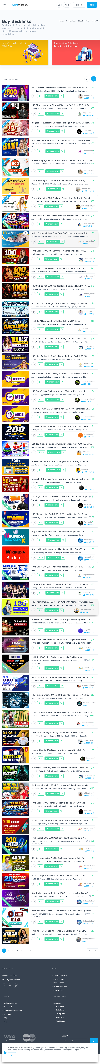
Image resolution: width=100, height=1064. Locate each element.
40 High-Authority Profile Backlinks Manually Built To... (58, 858)
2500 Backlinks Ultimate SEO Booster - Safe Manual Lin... (60, 87)
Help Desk (13, 975)
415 (41, 189)
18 (41, 113)
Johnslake (90, 758)
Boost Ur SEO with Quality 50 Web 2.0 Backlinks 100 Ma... (60, 373)
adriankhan (88, 95)
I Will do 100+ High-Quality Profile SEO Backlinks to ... (58, 732)
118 (41, 558)
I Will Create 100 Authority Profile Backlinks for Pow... (58, 250)
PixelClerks (60, 1017)
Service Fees (58, 990)
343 (42, 470)
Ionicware (57, 1003)
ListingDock (60, 1014)
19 (41, 277)
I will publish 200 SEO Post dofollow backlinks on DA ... (58, 838)
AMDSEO (86, 113)
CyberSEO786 (88, 223)
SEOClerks (60, 1006)
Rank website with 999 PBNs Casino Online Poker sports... (60, 785)
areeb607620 (88, 703)
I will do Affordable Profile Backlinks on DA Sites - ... (57, 321)
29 (41, 131)
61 (41, 901)
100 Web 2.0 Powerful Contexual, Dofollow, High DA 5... (59, 268)
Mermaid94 (88, 539)
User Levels (8, 1007)
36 (41, 593)
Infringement (59, 983)
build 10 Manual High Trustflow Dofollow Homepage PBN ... (60, 233)
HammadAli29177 (87, 610)
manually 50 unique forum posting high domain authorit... (60, 479)
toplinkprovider (88, 938)
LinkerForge (88, 434)
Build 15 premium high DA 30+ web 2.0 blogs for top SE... (59, 303)
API (5, 1018)
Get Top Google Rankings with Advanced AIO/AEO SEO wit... (61, 444)
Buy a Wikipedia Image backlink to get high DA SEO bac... (59, 549)
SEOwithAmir (89, 740)
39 (41, 793)
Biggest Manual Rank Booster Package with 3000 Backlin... (60, 122)
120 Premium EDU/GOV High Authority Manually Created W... (62, 601)
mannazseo (88, 151)
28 (41, 151)
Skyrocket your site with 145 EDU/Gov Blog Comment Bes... (61, 140)
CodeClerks (60, 1010)
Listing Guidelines (60, 986)
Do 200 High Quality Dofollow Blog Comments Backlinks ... (60, 820)
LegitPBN (87, 630)
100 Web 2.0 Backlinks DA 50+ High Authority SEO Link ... (60, 338)
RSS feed (7, 1014)
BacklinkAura (89, 866)
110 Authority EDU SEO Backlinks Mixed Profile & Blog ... (59, 180)
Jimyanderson (88, 574)
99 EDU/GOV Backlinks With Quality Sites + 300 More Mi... (60, 677)
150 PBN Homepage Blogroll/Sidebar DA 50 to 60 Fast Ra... (61, 105)
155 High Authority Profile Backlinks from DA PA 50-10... (59, 356)
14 (41, 171)
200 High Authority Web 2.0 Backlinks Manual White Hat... (60, 767)
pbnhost (84, 469)
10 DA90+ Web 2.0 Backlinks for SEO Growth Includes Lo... (60, 408)
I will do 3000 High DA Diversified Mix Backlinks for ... (58, 657)
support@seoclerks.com (11, 980)
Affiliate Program (10, 1003)
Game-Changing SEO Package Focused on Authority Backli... (61, 198)
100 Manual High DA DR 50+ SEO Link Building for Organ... (60, 514)
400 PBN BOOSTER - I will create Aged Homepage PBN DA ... (61, 619)
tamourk (85, 452)
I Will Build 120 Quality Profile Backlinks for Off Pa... (57, 566)
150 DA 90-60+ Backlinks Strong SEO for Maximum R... (59, 391)
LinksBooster (89, 828)
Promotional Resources (13, 1010)
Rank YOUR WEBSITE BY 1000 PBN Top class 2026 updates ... (62, 910)
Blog (5, 1022)
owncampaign (88, 241)
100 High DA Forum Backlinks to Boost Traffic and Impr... (59, 496)
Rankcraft (88, 504)
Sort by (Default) (11, 79)
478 (42, 452)
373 (42, 540)
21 (41, 686)
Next (91, 951)
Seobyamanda (87, 723)
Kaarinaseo (87, 130)
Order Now (53, 96)
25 (41, 382)
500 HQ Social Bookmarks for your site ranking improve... (60, 461)
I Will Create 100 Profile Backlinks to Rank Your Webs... (58, 802)
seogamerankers (87, 381)
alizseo (87, 487)
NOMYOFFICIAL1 (87, 206)
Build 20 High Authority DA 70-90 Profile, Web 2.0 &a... (59, 875)
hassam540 (88, 171)
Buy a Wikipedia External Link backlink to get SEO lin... (58, 531)
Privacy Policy (59, 979)
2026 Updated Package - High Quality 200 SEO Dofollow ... (60, 426)
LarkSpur (87, 810)
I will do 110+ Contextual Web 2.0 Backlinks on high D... (58, 930)
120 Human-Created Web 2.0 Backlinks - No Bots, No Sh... (60, 695)
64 (41, 241)
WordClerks (60, 1021)
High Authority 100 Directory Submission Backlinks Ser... (59, 750)
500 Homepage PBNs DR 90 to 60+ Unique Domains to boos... (62, 160)
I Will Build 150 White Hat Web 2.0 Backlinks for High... (58, 215)
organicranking (88, 685)
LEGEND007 (89, 311)
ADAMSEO (88, 364)
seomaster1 (86, 188)
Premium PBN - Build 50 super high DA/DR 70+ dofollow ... (60, 584)
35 (41, 829)
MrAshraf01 (89, 258)
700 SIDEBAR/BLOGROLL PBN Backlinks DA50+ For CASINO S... (62, 712)
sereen (85, 329)
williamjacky (89, 276)
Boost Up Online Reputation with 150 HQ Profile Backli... (59, 639)
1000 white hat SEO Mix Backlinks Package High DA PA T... (60, 286)
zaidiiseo (88, 647)
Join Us (65, 1036)
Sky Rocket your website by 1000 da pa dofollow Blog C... (60, 893)
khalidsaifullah (88, 901)
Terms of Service (60, 975)
